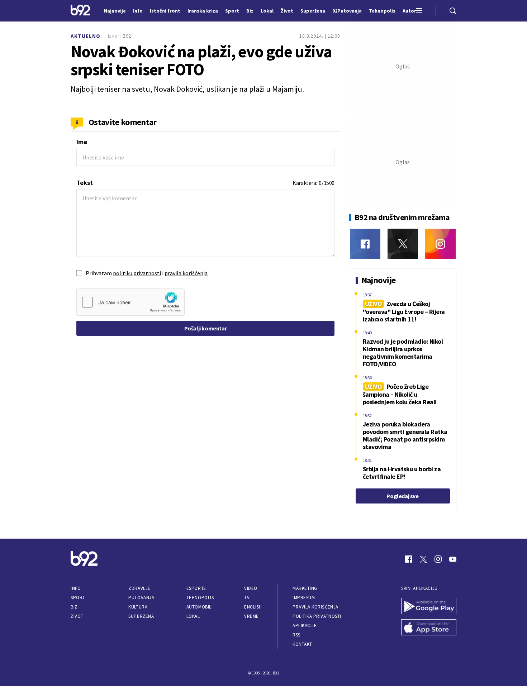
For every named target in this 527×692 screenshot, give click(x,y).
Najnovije (115, 11)
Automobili (199, 607)
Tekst (84, 182)
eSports (196, 588)
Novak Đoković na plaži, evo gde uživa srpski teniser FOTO (201, 60)
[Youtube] (452, 559)
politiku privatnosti (137, 273)
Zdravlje (139, 588)
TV (247, 598)
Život (77, 616)
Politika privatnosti (317, 616)
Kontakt (302, 644)
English (253, 607)
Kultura (137, 607)
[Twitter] (403, 244)
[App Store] (428, 628)
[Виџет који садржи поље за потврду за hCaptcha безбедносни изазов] (130, 302)
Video (250, 588)
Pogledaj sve (402, 496)
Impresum (304, 598)
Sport (78, 598)
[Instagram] (440, 244)
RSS (296, 635)
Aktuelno (85, 36)
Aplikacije (305, 625)
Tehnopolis (200, 598)
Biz (74, 607)
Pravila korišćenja (315, 607)
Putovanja (141, 598)
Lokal (193, 616)
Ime (81, 142)
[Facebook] (365, 244)
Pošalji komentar (205, 328)
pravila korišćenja (186, 273)
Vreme (251, 616)
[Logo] (80, 11)
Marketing (305, 588)
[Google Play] (428, 607)
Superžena (141, 616)
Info (76, 588)
